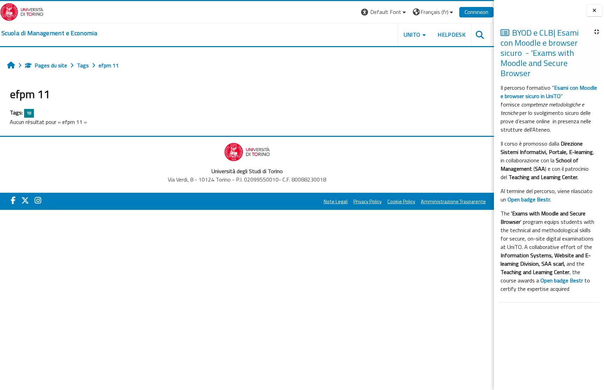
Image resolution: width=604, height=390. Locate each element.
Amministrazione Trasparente (453, 201)
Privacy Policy (367, 201)
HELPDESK (452, 34)
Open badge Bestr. (529, 199)
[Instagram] (38, 200)
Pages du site (51, 65)
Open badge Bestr (561, 280)
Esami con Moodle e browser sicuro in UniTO (549, 91)
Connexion (476, 12)
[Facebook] (13, 200)
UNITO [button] (412, 34)
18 (29, 113)
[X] (25, 200)
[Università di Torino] (22, 11)
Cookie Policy (401, 201)
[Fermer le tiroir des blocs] (594, 10)
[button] (384, 12)
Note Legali (336, 201)
